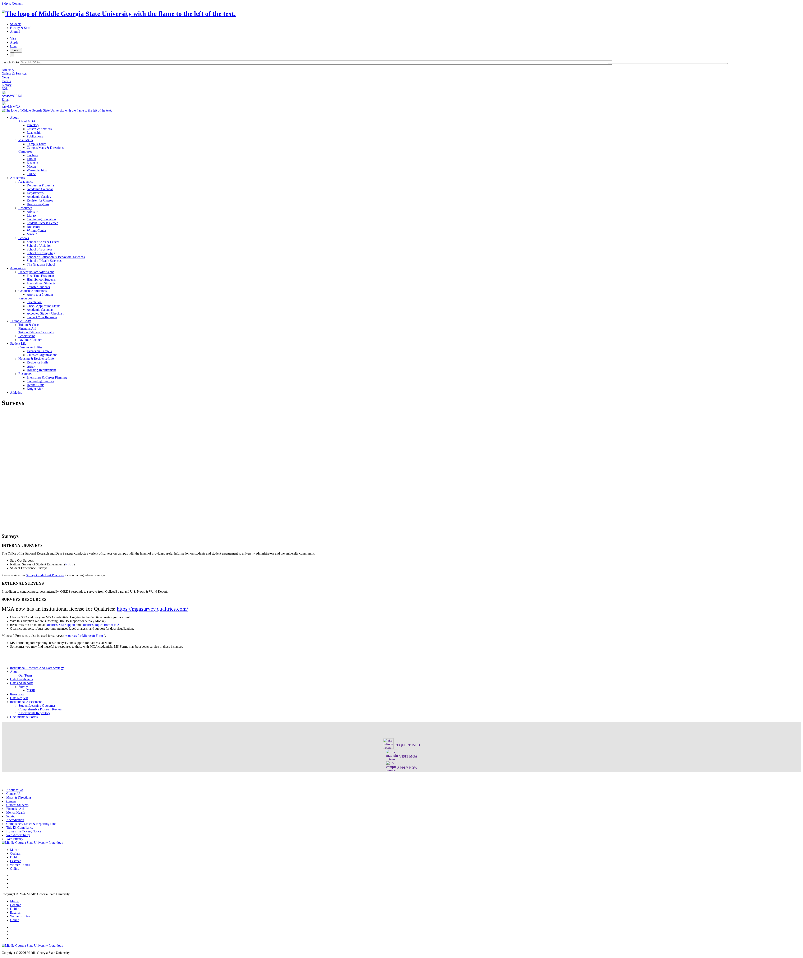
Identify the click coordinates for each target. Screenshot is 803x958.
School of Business (39, 249)
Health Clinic (35, 385)
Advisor (32, 211)
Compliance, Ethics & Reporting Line (31, 824)
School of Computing (41, 253)
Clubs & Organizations (42, 355)
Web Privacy (14, 839)
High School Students (41, 279)
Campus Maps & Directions (45, 147)
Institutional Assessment (26, 702)
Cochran (32, 155)
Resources (25, 208)
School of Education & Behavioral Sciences (56, 257)
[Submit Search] (668, 63)
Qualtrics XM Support (60, 625)
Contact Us (13, 793)
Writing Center (36, 230)
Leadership (34, 132)
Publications (35, 136)
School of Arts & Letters (43, 242)
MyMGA (14, 106)
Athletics (16, 392)
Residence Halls (37, 362)
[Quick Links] (12, 55)
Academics (17, 178)
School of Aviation (39, 245)
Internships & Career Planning (47, 377)
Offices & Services (14, 73)
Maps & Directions (18, 797)
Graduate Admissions (32, 291)
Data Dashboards (21, 679)
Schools (23, 238)
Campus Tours (36, 144)
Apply (14, 42)
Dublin (31, 159)
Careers (11, 801)
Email (5, 99)
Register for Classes (40, 200)
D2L (5, 88)
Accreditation (15, 820)
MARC (32, 234)
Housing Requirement (41, 370)
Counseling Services (40, 381)
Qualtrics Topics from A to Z (100, 625)
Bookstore (33, 227)
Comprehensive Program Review (40, 709)
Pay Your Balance (30, 340)
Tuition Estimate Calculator (36, 332)
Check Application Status (43, 306)
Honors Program (38, 204)
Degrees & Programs (40, 185)
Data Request (19, 698)
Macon (31, 166)
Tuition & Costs (20, 321)
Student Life (18, 343)
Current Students (17, 805)
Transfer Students (38, 287)
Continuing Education (41, 219)
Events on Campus (39, 351)
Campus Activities (30, 347)
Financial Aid (27, 328)
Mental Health (15, 812)
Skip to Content (12, 3)
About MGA (27, 121)
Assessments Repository (34, 713)
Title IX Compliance (19, 827)
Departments (35, 193)
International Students (41, 283)
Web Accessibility (18, 835)
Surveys (23, 686)
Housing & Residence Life (36, 358)
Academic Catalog (39, 196)
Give (13, 46)
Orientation (34, 302)
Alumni (15, 31)
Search (16, 50)
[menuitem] (405, 146)
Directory (8, 70)
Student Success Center (42, 223)
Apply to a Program (40, 294)
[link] (32, 842)
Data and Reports (21, 683)
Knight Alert (35, 388)
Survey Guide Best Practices (45, 575)
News (5, 77)
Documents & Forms (24, 717)
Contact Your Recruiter (42, 317)
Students (15, 24)
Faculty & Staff (20, 28)
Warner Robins (37, 170)
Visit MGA (25, 140)
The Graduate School (41, 264)
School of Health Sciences (44, 260)
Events (6, 81)
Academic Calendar (40, 189)
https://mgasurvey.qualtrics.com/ (152, 609)
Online (31, 174)
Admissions (18, 268)
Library (7, 85)
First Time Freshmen (40, 275)
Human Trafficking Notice (23, 831)
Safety (10, 816)
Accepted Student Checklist (45, 313)
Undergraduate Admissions (36, 272)
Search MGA (10, 62)
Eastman (32, 162)
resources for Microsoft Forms (84, 635)
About (14, 117)
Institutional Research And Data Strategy (37, 668)
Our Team (25, 675)
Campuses (25, 151)
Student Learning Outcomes (36, 705)
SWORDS (15, 96)
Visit (13, 38)
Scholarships (26, 336)
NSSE (69, 564)
